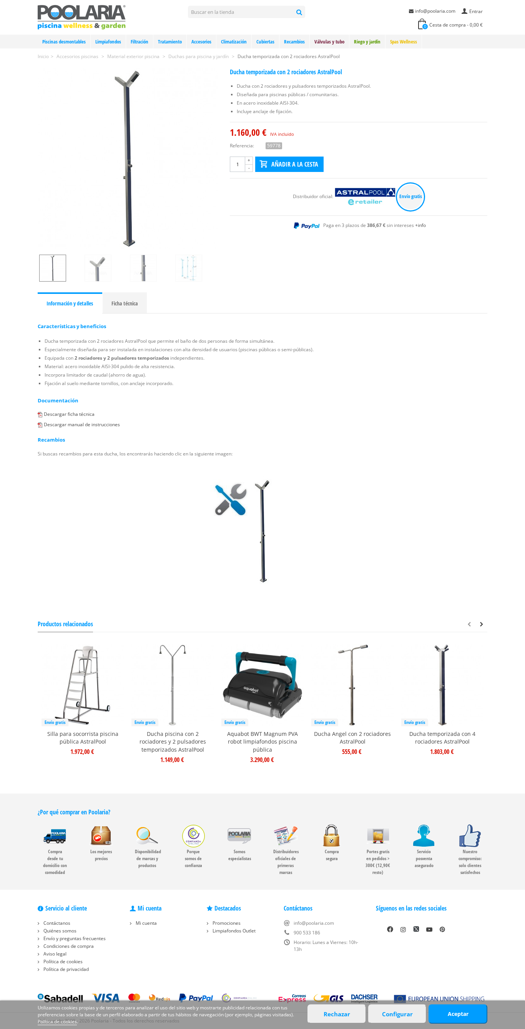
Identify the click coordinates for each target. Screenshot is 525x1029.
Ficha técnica (124, 303)
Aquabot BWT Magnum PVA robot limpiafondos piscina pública (262, 742)
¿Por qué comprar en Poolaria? (74, 812)
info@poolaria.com (435, 11)
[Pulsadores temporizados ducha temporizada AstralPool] (151, 268)
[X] (416, 929)
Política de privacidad (65, 969)
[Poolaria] (82, 16)
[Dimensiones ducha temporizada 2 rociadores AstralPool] (196, 268)
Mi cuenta (146, 923)
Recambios (294, 41)
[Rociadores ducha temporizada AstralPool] (106, 268)
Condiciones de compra (68, 946)
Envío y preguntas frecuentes (74, 938)
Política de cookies (62, 961)
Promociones (226, 923)
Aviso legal (54, 954)
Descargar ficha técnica (69, 414)
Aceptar (458, 1013)
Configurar (397, 1014)
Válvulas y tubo (329, 41)
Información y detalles (70, 303)
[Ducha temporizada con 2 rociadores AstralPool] (128, 158)
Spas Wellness (403, 41)
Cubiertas (265, 41)
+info (420, 225)
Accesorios (201, 41)
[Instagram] (403, 929)
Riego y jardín (367, 41)
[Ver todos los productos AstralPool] (365, 196)
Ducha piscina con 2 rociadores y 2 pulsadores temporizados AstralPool (173, 742)
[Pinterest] (442, 929)
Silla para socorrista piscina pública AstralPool (82, 737)
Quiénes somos (59, 930)
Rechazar (337, 1014)
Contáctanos (56, 923)
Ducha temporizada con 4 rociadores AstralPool (442, 737)
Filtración (139, 41)
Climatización (234, 41)
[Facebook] (390, 929)
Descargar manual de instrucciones (82, 424)
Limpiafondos (108, 41)
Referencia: (242, 145)
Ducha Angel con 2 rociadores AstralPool (352, 737)
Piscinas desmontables (64, 41)
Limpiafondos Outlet (233, 930)
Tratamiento (170, 41)
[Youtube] (429, 929)
